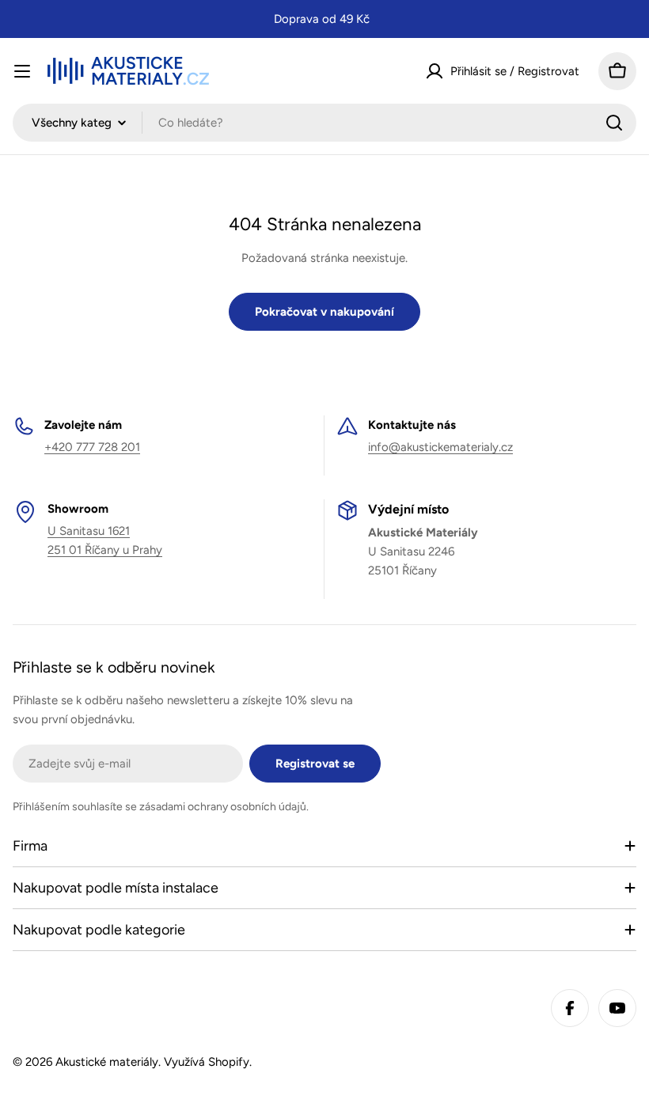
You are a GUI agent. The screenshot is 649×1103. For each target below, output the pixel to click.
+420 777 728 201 (92, 447)
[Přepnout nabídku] (22, 71)
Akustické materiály (106, 1062)
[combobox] (324, 123)
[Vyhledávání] (614, 122)
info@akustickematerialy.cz (440, 447)
